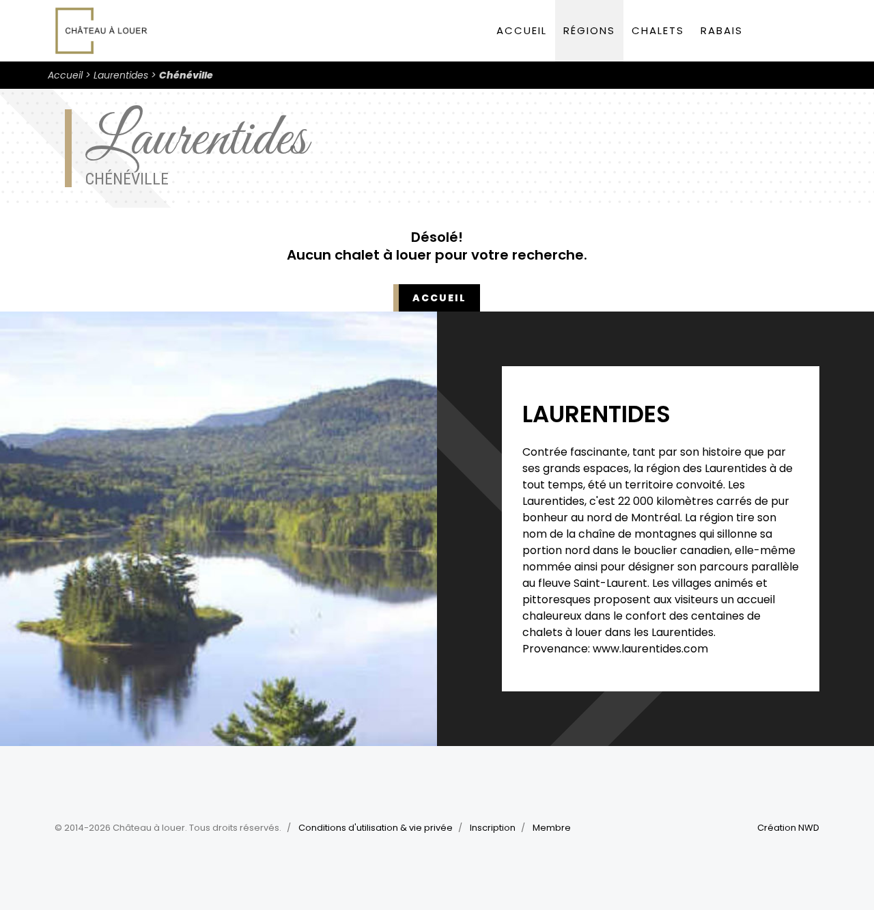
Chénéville (186, 75)
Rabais (722, 30)
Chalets (658, 30)
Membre (552, 827)
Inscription (493, 827)
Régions (589, 30)
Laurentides (121, 75)
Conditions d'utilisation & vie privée (375, 827)
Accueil (521, 30)
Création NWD (788, 827)
